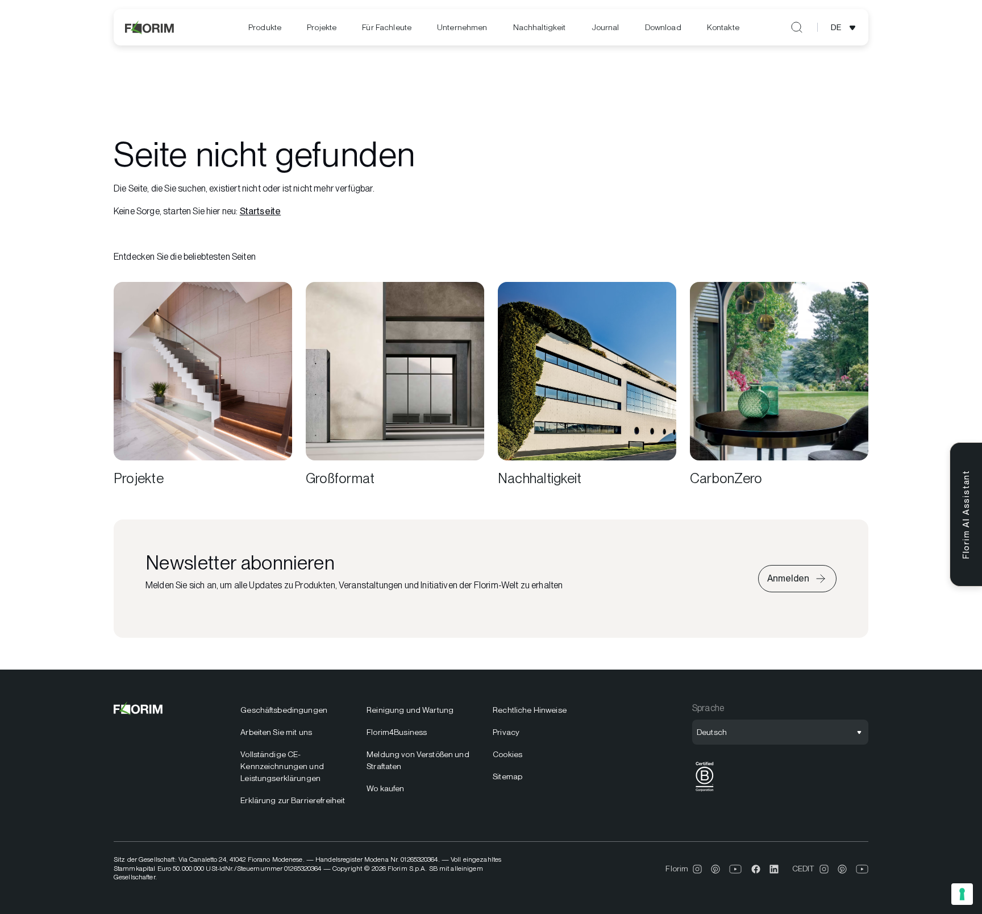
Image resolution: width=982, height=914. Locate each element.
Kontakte (723, 27)
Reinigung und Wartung (410, 709)
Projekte (321, 27)
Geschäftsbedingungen (283, 709)
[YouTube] (735, 869)
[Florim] (150, 27)
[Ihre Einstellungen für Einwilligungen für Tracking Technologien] (962, 894)
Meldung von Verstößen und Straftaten (418, 760)
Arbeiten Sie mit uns (276, 732)
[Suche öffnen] (797, 27)
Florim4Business (397, 732)
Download (663, 27)
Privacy (506, 732)
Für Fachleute (386, 27)
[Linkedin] (774, 869)
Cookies (507, 754)
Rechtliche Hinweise (530, 709)
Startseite (260, 211)
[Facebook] (755, 869)
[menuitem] (264, 27)
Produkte (264, 27)
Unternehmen (462, 27)
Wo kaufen (385, 788)
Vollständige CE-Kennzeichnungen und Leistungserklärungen (282, 766)
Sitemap (507, 776)
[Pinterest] (715, 869)
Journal (605, 27)
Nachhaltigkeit (539, 27)
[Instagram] (697, 869)
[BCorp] (704, 791)
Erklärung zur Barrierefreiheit (292, 800)
